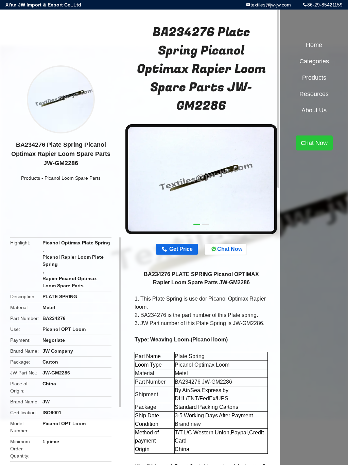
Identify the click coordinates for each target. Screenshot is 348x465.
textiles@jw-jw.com (270, 4)
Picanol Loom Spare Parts (73, 178)
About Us (314, 110)
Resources (314, 94)
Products (30, 178)
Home (314, 45)
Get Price (181, 249)
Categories (314, 61)
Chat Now (229, 249)
